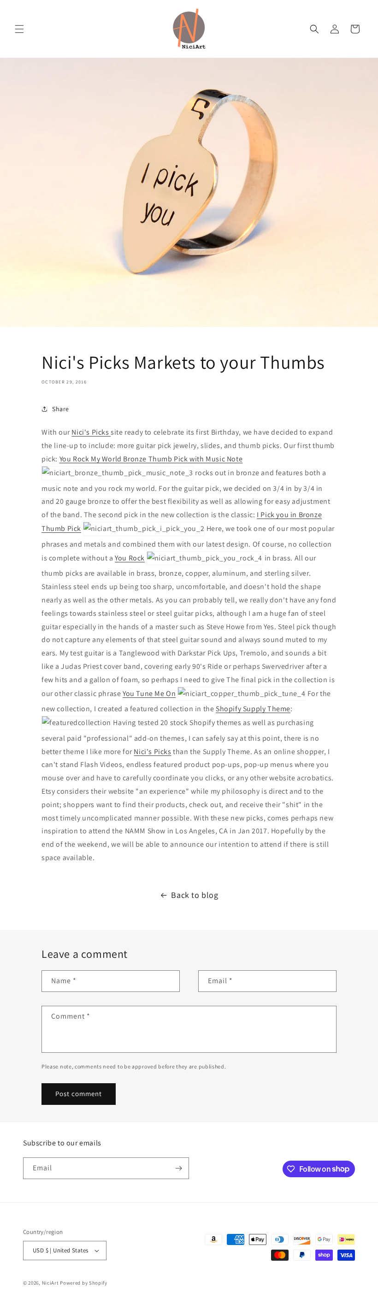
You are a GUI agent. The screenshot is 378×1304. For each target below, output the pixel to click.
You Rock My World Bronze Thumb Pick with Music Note (151, 459)
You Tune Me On (149, 693)
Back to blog (194, 895)
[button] (19, 29)
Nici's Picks (91, 432)
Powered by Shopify (83, 1283)
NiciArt (50, 1283)
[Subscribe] (178, 1168)
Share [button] (60, 409)
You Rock (130, 558)
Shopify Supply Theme (253, 709)
